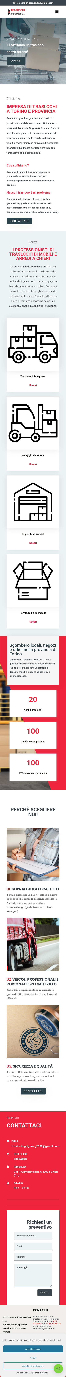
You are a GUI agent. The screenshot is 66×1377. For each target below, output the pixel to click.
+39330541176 (53, 1324)
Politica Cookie (23, 1372)
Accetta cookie (33, 1349)
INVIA (44, 1292)
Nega (33, 1357)
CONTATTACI (19, 221)
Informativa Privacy (39, 1372)
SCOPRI (15, 60)
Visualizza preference (33, 1365)
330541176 (20, 1159)
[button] (58, 1368)
